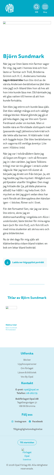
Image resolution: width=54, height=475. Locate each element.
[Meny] (45, 6)
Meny (45, 12)
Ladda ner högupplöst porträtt (28, 262)
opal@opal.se (31, 389)
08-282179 (31, 393)
